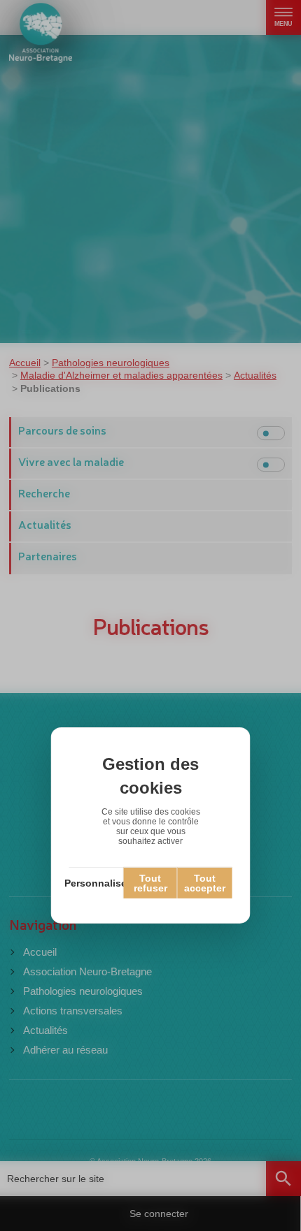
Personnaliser (96, 883)
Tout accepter (204, 883)
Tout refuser (150, 883)
